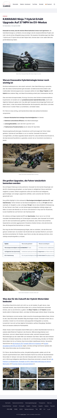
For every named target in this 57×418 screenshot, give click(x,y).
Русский (52, 406)
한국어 (21, 409)
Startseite (15, 4)
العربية (48, 409)
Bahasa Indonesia (29, 409)
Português (21, 406)
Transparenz (42, 403)
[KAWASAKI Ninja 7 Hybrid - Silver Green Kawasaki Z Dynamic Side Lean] (28, 276)
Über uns (49, 403)
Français (34, 406)
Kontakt (41, 4)
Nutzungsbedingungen (31, 403)
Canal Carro (23, 414)
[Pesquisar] (54, 4)
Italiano (46, 406)
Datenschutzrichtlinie (18, 403)
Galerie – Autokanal (25, 4)
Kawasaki (5, 16)
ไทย (37, 409)
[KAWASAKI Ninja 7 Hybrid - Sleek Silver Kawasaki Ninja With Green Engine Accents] (28, 57)
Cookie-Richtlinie (6, 406)
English (28, 406)
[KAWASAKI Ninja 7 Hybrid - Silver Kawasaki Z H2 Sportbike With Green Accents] (11, 384)
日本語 (15, 409)
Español (41, 406)
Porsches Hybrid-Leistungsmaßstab (22, 364)
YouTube (34, 4)
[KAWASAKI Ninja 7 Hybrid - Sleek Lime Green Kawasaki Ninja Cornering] (28, 158)
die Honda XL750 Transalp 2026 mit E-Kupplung (27, 343)
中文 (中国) (9, 409)
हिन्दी (40, 409)
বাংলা (44, 409)
